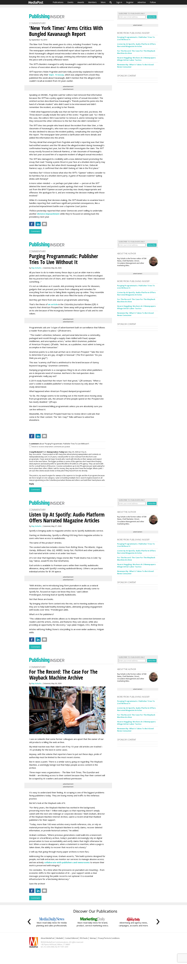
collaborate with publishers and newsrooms (67, 862)
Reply (31, 484)
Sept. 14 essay (56, 74)
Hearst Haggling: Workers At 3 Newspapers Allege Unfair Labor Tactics (136, 59)
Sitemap (93, 938)
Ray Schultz (36, 268)
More (103, 2)
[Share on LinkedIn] (38, 224)
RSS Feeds (84, 938)
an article (53, 304)
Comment (35, 231)
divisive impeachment (48, 213)
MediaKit (59, 938)
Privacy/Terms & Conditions (109, 938)
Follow (153, 2)
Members (92, 2)
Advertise (142, 2)
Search (111, 2)
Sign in (119, 2)
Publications (58, 2)
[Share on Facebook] (31, 224)
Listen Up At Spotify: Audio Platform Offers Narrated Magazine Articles (136, 45)
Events (70, 2)
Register (129, 2)
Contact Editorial (71, 938)
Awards (80, 2)
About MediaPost (47, 938)
